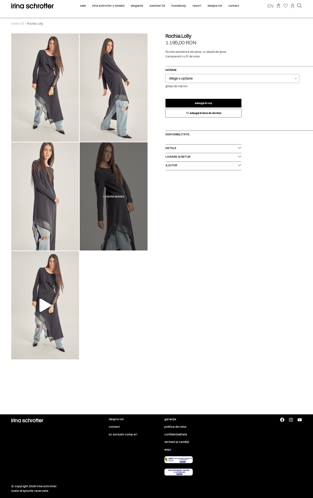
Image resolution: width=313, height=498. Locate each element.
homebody (178, 5)
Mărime (171, 70)
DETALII (170, 148)
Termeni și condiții (176, 442)
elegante (137, 5)
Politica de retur (175, 426)
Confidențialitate (175, 434)
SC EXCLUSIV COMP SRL (123, 434)
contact (233, 5)
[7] (45, 196)
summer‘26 (157, 5)
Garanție (170, 419)
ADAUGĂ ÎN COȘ (203, 103)
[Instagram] (291, 420)
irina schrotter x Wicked (108, 5)
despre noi (215, 5)
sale (83, 5)
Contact (114, 426)
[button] (299, 6)
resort (197, 5)
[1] (45, 87)
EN (271, 6)
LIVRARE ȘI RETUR (177, 156)
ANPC (167, 449)
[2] (114, 87)
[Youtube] (300, 420)
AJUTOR (171, 165)
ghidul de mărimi (176, 86)
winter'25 (17, 23)
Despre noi (116, 419)
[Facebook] (282, 420)
